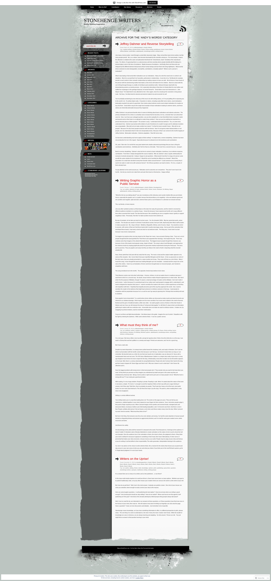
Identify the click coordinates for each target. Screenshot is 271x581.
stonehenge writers (149, 51)
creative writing (127, 49)
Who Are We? (103, 7)
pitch (154, 468)
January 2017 (90, 75)
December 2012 (91, 96)
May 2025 (89, 72)
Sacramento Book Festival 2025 (95, 56)
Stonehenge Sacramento (91, 174)
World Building (90, 136)
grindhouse (157, 49)
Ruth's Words (90, 129)
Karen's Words (91, 117)
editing (131, 468)
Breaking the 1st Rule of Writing (95, 63)
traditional (140, 469)
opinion (151, 468)
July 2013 (89, 79)
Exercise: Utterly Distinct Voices (95, 60)
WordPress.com (91, 166)
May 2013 (89, 84)
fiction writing (149, 49)
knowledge (145, 468)
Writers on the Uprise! (134, 458)
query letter (167, 468)
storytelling (173, 332)
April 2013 (89, 86)
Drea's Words (90, 112)
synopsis (133, 469)
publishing (160, 468)
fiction (143, 49)
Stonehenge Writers (112, 20)
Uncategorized (90, 133)
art (124, 189)
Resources (139, 7)
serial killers (132, 51)
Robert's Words (91, 126)
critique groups (153, 330)
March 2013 (90, 89)
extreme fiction (136, 49)
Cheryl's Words (91, 108)
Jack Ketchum (124, 332)
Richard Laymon (145, 332)
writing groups (136, 191)
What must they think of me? (139, 325)
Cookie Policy (139, 578)
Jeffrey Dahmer (124, 51)
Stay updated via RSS (167, 25)
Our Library (127, 7)
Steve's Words (90, 131)
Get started (152, 2)
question (173, 468)
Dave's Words (90, 110)
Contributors (115, 7)
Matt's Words (90, 122)
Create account (91, 156)
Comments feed (91, 163)
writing (130, 191)
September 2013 (91, 77)
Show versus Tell (91, 65)
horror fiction (169, 49)
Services (149, 7)
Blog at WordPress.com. (123, 548)
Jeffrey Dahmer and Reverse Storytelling (147, 44)
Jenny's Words (91, 115)
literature (159, 189)
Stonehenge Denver (90, 173)
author (127, 189)
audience (127, 330)
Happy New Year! (91, 58)
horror (163, 49)
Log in (88, 159)
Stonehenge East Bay (90, 176)
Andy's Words (90, 105)
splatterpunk (139, 51)
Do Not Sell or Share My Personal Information (142, 548)
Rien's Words (90, 124)
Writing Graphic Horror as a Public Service (138, 182)
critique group (144, 330)
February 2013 (91, 91)
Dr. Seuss (160, 330)
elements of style (134, 189)
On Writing (166, 189)
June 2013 (89, 82)
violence (122, 334)
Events (159, 7)
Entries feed (90, 161)
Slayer (171, 189)
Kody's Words (90, 119)
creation (137, 330)
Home (92, 7)
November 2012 (91, 98)
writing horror (159, 51)
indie (139, 468)
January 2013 (90, 93)
